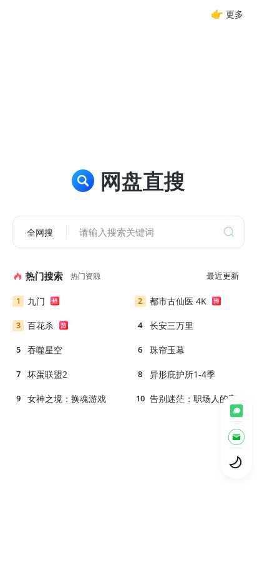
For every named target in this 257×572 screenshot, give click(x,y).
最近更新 (222, 275)
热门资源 (85, 276)
